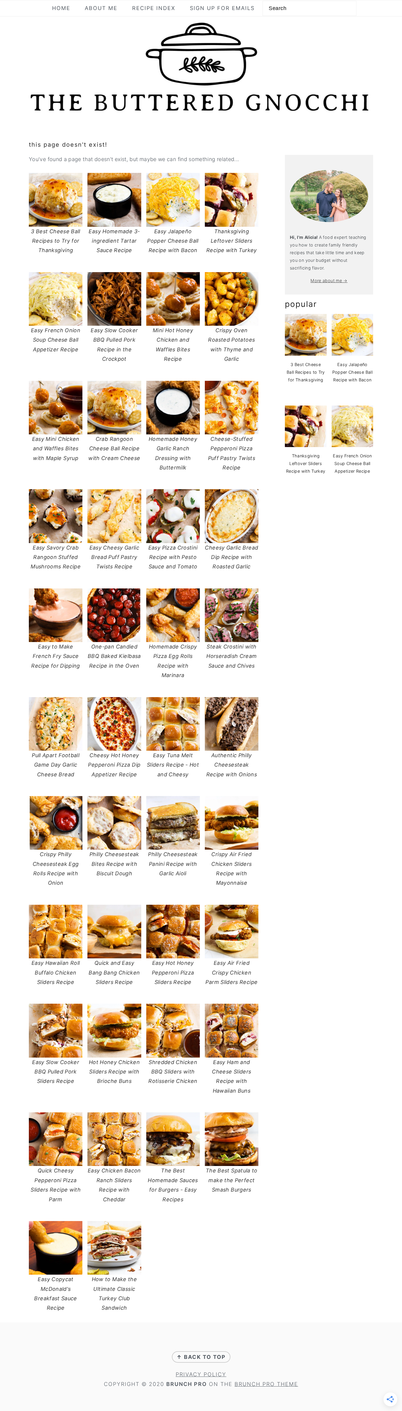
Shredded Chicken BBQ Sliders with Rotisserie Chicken (172, 1071)
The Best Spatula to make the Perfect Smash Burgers (232, 1180)
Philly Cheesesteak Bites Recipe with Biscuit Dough (114, 863)
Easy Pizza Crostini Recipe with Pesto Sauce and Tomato (173, 557)
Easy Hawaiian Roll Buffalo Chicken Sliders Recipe (55, 972)
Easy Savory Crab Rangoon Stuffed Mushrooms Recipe (56, 557)
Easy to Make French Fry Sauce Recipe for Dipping (55, 656)
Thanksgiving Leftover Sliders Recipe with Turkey (231, 241)
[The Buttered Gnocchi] (201, 112)
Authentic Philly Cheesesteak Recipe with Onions (231, 765)
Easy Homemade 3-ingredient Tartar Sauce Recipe (114, 241)
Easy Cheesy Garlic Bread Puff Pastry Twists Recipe (114, 557)
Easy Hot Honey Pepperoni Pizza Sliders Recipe (173, 972)
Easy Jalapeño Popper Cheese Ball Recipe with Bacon (172, 241)
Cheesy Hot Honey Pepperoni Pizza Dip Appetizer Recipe (114, 765)
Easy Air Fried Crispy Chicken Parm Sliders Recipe (231, 972)
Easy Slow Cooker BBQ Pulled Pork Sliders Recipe (55, 1071)
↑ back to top (201, 1357)
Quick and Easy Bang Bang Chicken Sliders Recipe (114, 972)
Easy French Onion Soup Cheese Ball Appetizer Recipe (55, 340)
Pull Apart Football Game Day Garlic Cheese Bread (55, 765)
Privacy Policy (201, 1374)
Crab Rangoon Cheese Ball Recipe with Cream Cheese (114, 448)
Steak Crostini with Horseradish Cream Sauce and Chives (231, 656)
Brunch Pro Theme (266, 1384)
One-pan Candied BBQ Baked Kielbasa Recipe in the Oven (114, 656)
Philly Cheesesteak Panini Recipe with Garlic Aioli (172, 863)
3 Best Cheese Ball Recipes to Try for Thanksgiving (55, 241)
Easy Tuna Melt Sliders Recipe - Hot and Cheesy (173, 765)
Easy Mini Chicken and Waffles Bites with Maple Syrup (55, 448)
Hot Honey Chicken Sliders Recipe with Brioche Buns (114, 1071)
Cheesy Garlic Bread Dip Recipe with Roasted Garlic (231, 557)
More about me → (328, 280)
